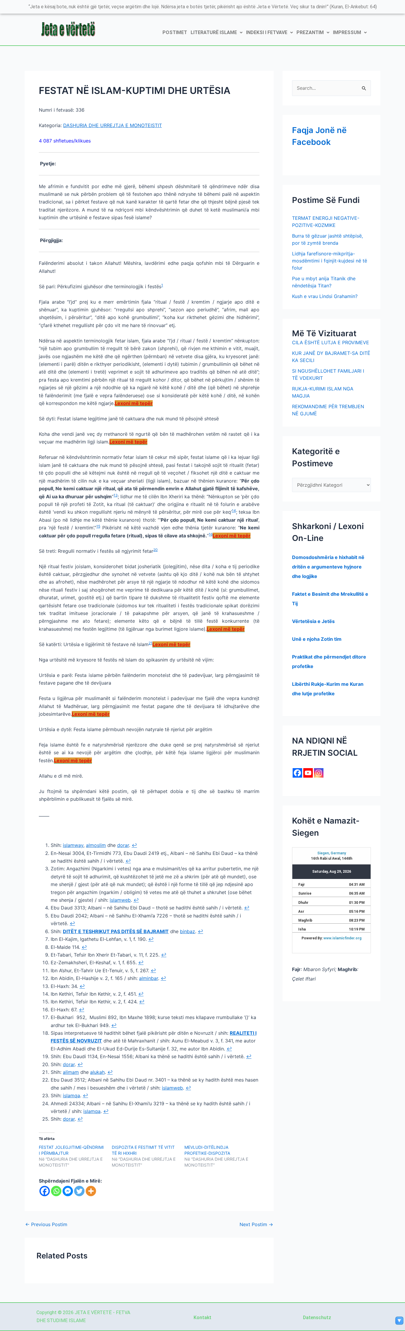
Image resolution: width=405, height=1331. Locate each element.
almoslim (96, 845)
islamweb (120, 900)
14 (234, 510)
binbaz (187, 931)
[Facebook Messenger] (68, 1191)
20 (155, 549)
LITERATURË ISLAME (214, 32)
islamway (73, 845)
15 (98, 526)
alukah (97, 1072)
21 (150, 643)
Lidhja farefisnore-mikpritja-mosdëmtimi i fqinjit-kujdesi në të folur (329, 261)
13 (116, 495)
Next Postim (256, 1224)
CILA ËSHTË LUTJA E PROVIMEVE (330, 342)
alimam (71, 1072)
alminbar (148, 978)
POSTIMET (174, 32)
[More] (91, 1191)
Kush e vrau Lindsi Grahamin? (325, 296)
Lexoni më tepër (134, 403)
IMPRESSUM (347, 32)
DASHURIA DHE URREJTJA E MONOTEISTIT (112, 125)
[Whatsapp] (56, 1191)
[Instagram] (318, 773)
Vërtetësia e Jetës (313, 621)
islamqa (71, 1095)
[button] (216, 32)
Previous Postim (46, 1224)
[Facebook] (44, 1191)
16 (211, 534)
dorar (123, 845)
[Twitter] (79, 1191)
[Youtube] (308, 773)
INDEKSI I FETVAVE (266, 32)
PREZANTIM (310, 32)
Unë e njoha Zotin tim (317, 639)
